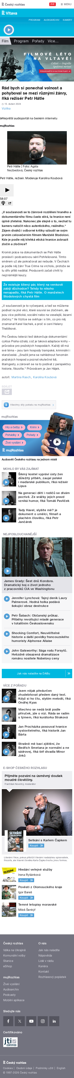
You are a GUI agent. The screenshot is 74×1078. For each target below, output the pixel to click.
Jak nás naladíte (49, 950)
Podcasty (9, 995)
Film (5, 41)
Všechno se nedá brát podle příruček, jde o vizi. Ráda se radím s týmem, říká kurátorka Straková (44, 713)
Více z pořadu (14, 685)
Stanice (8, 961)
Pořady (38, 41)
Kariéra (43, 966)
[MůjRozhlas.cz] (7, 126)
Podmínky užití (44, 1068)
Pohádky (10, 435)
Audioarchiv (51, 20)
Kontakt (43, 971)
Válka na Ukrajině (14, 950)
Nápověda (45, 955)
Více (53, 41)
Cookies (8, 1068)
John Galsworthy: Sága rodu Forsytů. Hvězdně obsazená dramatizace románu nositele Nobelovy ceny (39, 654)
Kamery (67, 20)
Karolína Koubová (45, 377)
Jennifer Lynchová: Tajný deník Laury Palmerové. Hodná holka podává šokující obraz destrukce (39, 602)
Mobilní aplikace (14, 1000)
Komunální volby (14, 955)
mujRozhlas (9, 416)
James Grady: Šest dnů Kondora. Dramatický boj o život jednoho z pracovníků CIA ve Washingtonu (29, 585)
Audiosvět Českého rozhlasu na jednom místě (29, 459)
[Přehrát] (7, 190)
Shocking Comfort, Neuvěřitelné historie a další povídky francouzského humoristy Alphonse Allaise (40, 637)
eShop (7, 966)
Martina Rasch (21, 377)
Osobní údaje (24, 1068)
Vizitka (6, 108)
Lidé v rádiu (46, 961)
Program (34, 20)
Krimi (33, 427)
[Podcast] (3, 203)
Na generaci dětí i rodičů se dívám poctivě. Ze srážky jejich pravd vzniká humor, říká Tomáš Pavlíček (44, 497)
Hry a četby (12, 427)
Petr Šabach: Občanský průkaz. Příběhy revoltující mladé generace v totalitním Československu (38, 619)
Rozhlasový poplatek (52, 977)
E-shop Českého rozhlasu (25, 768)
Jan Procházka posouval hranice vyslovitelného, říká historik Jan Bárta (42, 730)
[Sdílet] (9, 203)
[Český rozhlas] (13, 4)
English (61, 1068)
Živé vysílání (12, 442)
